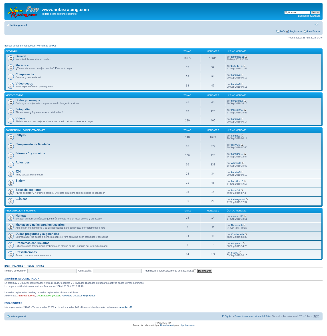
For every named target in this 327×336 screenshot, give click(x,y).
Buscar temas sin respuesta (19, 45)
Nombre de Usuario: (15, 270)
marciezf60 (237, 110)
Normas (21, 215)
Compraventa (25, 74)
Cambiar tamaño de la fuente (317, 24)
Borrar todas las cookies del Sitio (252, 316)
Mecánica (22, 65)
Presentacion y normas (21, 210)
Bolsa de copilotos (28, 189)
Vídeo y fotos (14, 95)
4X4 (18, 171)
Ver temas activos (47, 45)
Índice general (18, 25)
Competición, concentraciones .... (27, 130)
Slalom (20, 180)
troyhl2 (234, 252)
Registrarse (296, 31)
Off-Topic (12, 51)
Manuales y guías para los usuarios (40, 224)
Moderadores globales (48, 295)
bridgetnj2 (236, 243)
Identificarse (313, 31)
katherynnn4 (238, 199)
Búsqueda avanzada (309, 15)
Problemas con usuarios (32, 243)
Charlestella (237, 234)
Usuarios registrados (84, 295)
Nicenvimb (236, 225)
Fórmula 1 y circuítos (30, 153)
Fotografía (23, 109)
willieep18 (236, 163)
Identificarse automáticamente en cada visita (169, 270)
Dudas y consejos (28, 100)
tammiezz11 (237, 56)
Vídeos (20, 118)
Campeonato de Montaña (33, 144)
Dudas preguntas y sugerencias (37, 233)
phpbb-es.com (187, 325)
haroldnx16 (237, 154)
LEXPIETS (236, 65)
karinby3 (235, 75)
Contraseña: (85, 270)
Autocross (23, 162)
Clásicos (21, 199)
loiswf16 (235, 144)
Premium (66, 295)
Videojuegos (24, 83)
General (21, 56)
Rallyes (21, 135)
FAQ (282, 31)
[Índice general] (24, 11)
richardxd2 (237, 100)
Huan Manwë (167, 325)
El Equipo (227, 316)
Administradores (26, 295)
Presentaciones (26, 252)
